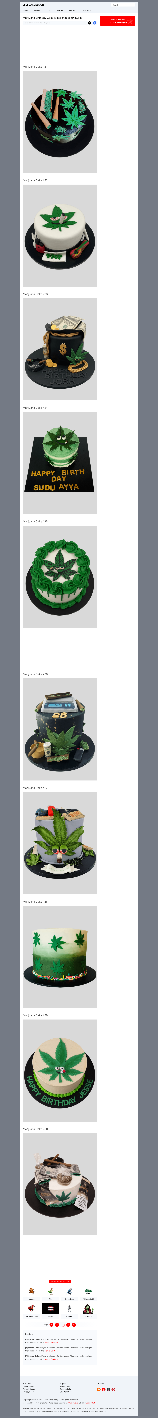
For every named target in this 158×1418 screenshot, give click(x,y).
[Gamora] (88, 1313)
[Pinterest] (113, 1391)
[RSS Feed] (99, 1391)
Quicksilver (69, 1299)
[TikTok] (108, 1391)
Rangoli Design (29, 1389)
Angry (50, 1316)
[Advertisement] (60, 44)
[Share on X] (89, 24)
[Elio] (50, 1296)
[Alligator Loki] (88, 1296)
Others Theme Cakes (36, 23)
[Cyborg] (69, 1313)
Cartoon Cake (65, 1389)
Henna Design (28, 1386)
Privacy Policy (28, 1392)
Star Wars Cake (66, 1392)
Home (26, 23)
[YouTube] (103, 1391)
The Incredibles (31, 1316)
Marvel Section (51, 1351)
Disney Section (51, 1342)
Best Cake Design (33, 5)
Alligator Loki (88, 1299)
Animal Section (51, 1359)
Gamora (88, 1316)
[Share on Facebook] (94, 24)
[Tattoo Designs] (117, 24)
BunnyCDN (91, 1403)
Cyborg (69, 1316)
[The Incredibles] (31, 1313)
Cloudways (73, 1403)
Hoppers (31, 1299)
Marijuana (47, 23)
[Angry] (50, 1313)
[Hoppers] (31, 1296)
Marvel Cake (65, 1386)
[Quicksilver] (69, 1296)
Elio (50, 1299)
